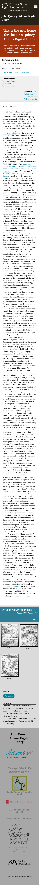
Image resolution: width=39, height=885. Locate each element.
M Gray (19, 174)
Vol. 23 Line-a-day (8, 86)
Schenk (22, 166)
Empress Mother (9, 133)
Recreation (9, 696)
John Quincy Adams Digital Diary (19, 18)
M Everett (7, 174)
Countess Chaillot (10, 586)
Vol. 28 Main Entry (8, 81)
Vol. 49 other (6, 84)
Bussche (12, 166)
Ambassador (27, 164)
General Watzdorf (13, 169)
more (33, 619)
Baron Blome (30, 166)
